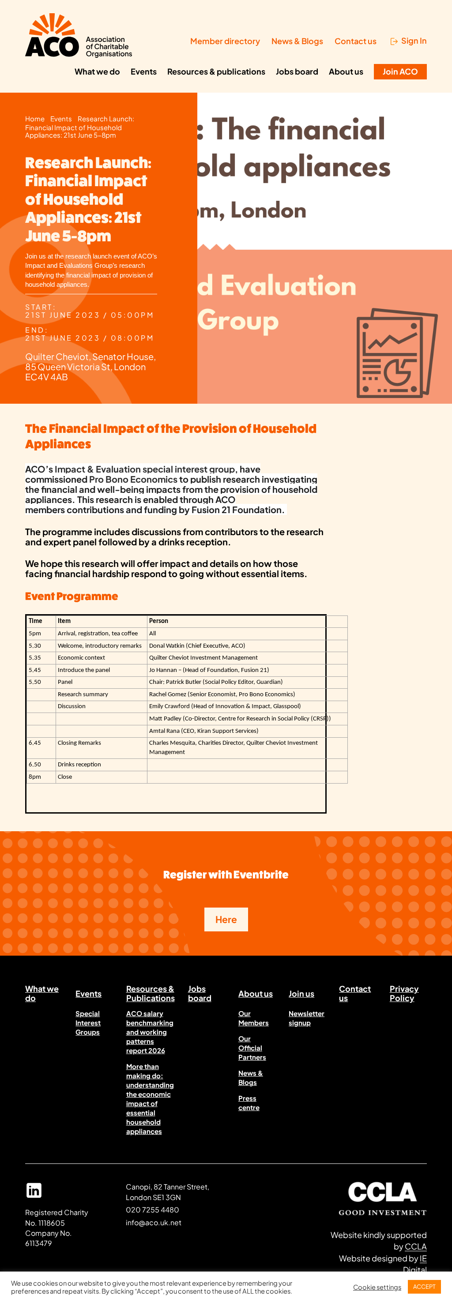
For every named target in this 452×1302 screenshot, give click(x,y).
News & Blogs (297, 41)
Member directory (225, 41)
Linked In (34, 1194)
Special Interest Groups (88, 1022)
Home (35, 119)
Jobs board (297, 71)
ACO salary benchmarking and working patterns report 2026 (149, 1031)
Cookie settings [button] (377, 1287)
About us (346, 71)
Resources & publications (216, 71)
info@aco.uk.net (153, 1222)
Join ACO (400, 71)
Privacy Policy (404, 995)
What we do (97, 71)
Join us (301, 993)
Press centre (249, 1102)
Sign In (414, 40)
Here (226, 919)
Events (144, 71)
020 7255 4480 (152, 1209)
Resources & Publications (150, 995)
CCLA (416, 1246)
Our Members (253, 1018)
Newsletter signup (306, 1018)
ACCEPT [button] (424, 1286)
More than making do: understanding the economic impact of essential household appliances (150, 1098)
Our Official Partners (252, 1047)
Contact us (356, 41)
